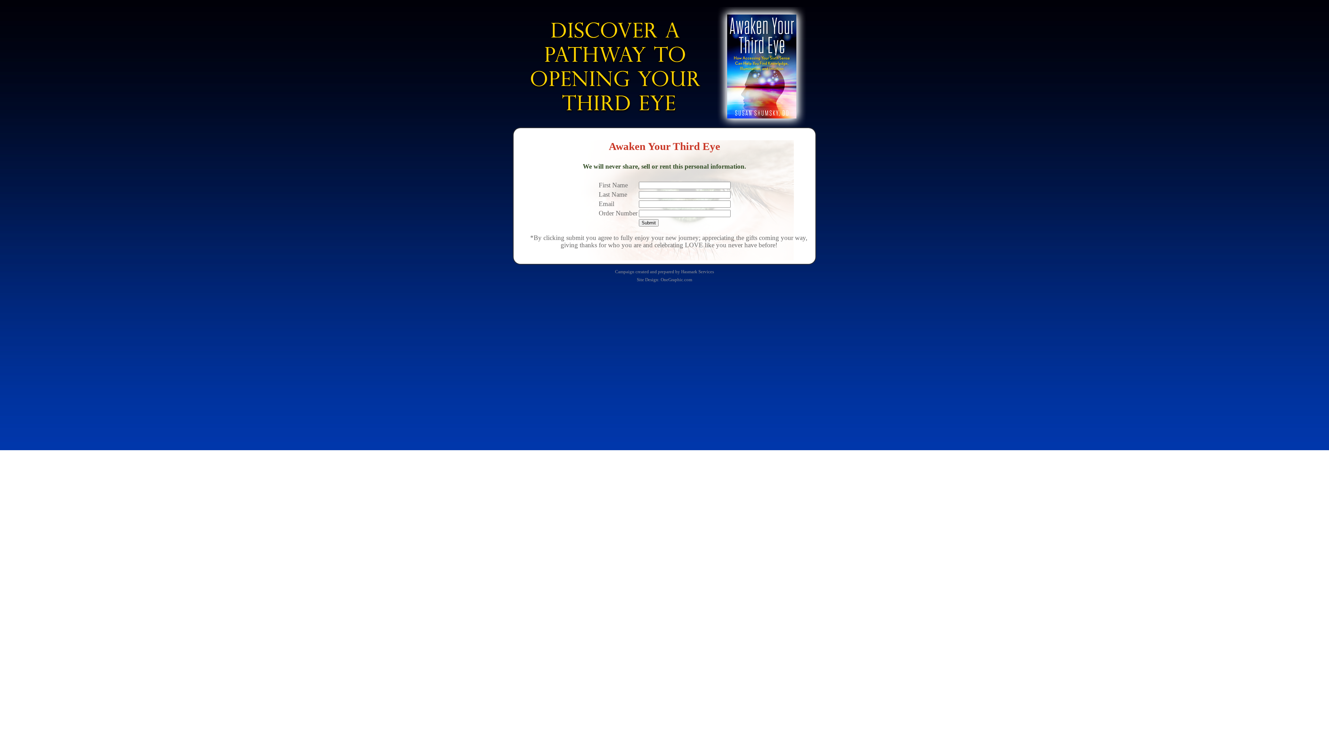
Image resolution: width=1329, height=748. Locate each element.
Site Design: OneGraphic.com (664, 279)
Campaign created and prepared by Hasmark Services (664, 271)
